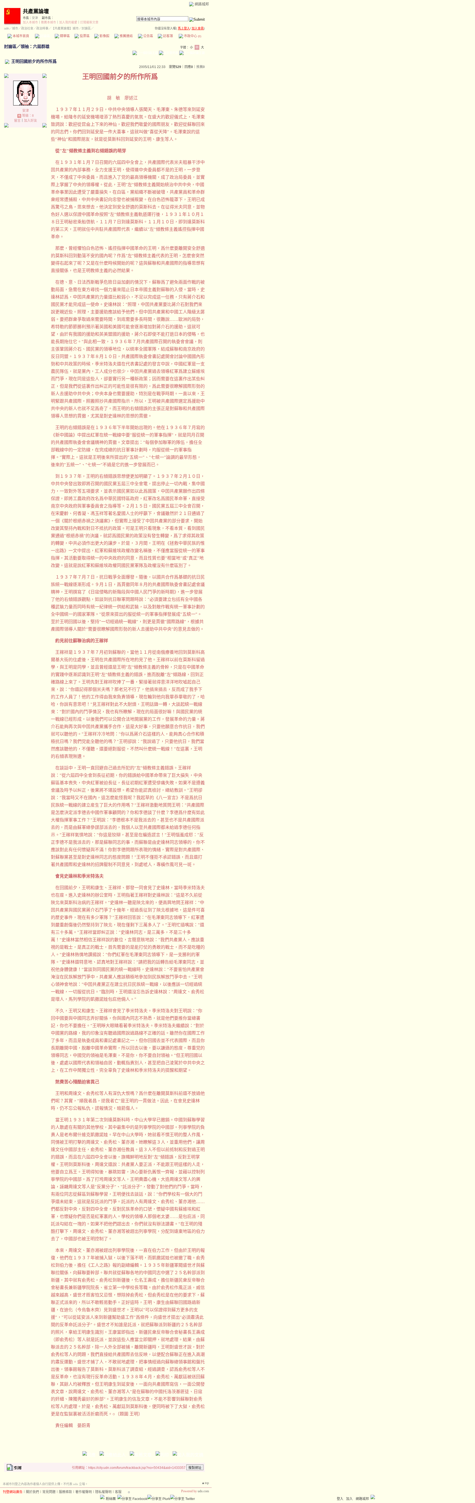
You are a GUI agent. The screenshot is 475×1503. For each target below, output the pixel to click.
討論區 (44, 36)
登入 (340, 1499)
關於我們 (32, 1492)
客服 (118, 1492)
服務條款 (65, 1492)
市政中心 (192, 36)
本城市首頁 (20, 36)
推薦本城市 (48, 22)
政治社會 (27, 28)
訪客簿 (167, 36)
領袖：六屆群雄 (35, 46)
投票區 (84, 36)
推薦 (200, 67)
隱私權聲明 (103, 1492)
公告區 (147, 36)
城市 (15, 28)
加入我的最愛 (68, 22)
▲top (205, 1483)
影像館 (104, 36)
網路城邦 (202, 4)
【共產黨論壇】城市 (65, 28)
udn (6, 28)
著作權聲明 (83, 1492)
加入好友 (30, 121)
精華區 (64, 36)
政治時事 (42, 28)
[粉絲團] (102, 1497)
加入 (349, 1499)
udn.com (203, 1491)
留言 (17, 121)
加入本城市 (30, 22)
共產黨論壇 (36, 11)
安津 (35, 18)
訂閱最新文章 (89, 22)
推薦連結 (126, 36)
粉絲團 (111, 1499)
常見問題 (49, 1492)
